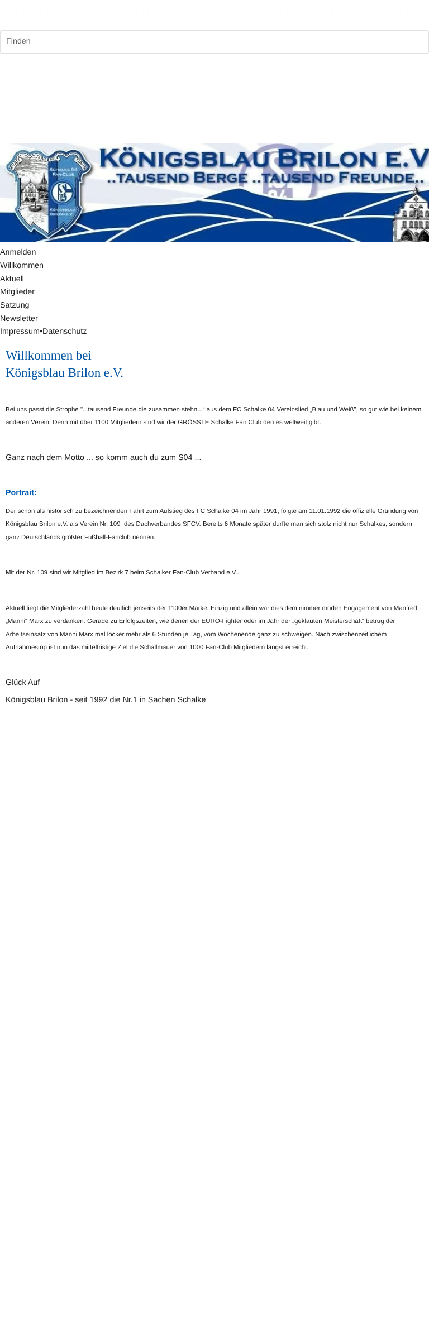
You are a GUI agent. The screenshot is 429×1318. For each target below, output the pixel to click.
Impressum (20, 331)
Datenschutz (64, 331)
